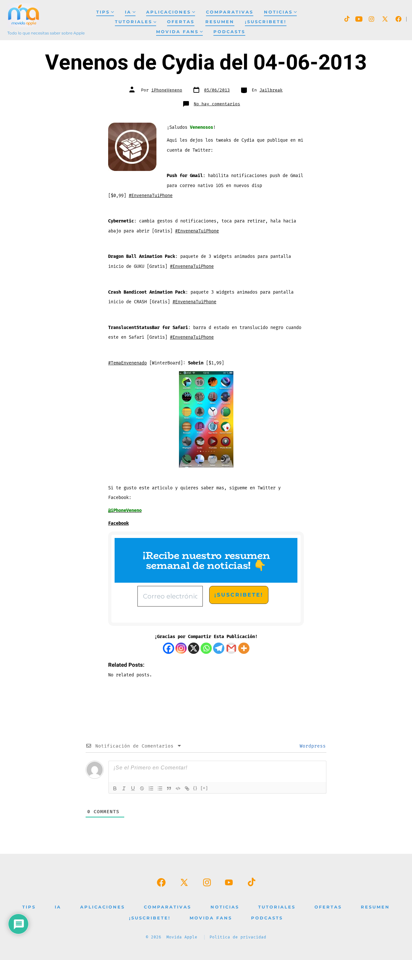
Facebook (118, 523)
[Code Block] (178, 788)
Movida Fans (177, 31)
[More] (243, 648)
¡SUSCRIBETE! (265, 21)
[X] (193, 648)
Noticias (278, 12)
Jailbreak (271, 90)
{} (195, 788)
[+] (204, 788)
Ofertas (180, 21)
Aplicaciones (168, 12)
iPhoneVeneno (166, 90)
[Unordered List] (159, 788)
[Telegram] (218, 648)
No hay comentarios (217, 104)
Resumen (219, 21)
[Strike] (141, 788)
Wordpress (311, 746)
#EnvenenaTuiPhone (151, 195)
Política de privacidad (238, 937)
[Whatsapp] (206, 648)
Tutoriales (133, 21)
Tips (103, 12)
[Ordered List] (150, 788)
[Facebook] (168, 648)
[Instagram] (181, 648)
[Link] (187, 788)
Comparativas (229, 12)
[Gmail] (231, 648)
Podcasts (229, 31)
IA (128, 12)
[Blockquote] (168, 788)
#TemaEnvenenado (127, 363)
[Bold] (114, 788)
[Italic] (123, 788)
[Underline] (132, 788)
